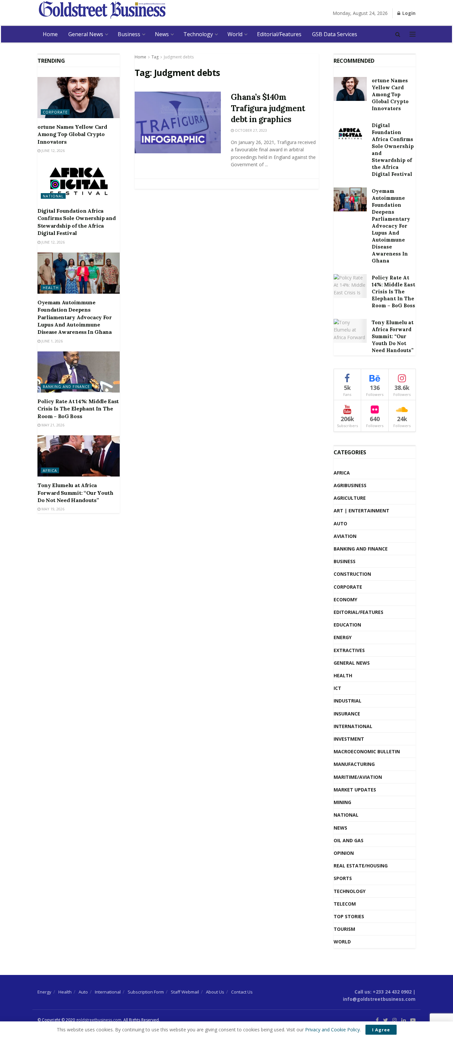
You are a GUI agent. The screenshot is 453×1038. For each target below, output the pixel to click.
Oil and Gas (348, 840)
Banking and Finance (66, 386)
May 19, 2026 (52, 508)
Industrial (347, 701)
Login (408, 13)
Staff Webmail (185, 992)
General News (85, 34)
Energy (343, 637)
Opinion (344, 853)
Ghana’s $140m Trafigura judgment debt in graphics (268, 108)
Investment (349, 739)
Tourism (344, 929)
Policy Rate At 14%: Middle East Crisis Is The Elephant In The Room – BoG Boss (78, 408)
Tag (155, 57)
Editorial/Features (279, 34)
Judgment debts (179, 57)
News (162, 34)
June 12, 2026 (52, 150)
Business (129, 34)
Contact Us (242, 992)
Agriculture (350, 498)
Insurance (347, 713)
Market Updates (355, 789)
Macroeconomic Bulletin (367, 751)
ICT (337, 688)
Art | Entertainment (361, 510)
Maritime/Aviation (358, 777)
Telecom (345, 904)
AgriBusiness (350, 485)
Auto (340, 523)
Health (51, 287)
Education (347, 625)
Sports (343, 878)
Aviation (345, 536)
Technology (198, 34)
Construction (352, 574)
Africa (50, 470)
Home (50, 34)
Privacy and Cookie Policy (332, 1029)
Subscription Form (146, 992)
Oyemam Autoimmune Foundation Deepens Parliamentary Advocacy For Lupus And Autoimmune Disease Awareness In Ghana (74, 317)
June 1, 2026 (51, 340)
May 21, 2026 (52, 424)
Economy (345, 599)
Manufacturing (354, 764)
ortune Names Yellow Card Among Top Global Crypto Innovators (72, 134)
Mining (342, 802)
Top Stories (349, 916)
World (234, 34)
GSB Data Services (334, 34)
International (353, 726)
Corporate (55, 112)
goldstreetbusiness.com (98, 1020)
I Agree (381, 1030)
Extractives (349, 650)
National (53, 195)
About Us (215, 992)
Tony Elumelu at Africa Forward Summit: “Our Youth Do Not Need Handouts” (75, 492)
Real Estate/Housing (361, 865)
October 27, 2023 (250, 130)
